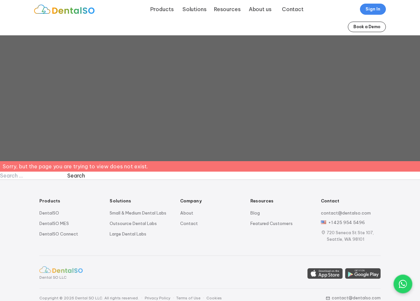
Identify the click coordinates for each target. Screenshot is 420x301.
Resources (227, 9)
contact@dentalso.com (346, 213)
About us (260, 9)
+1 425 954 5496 (346, 222)
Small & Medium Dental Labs (138, 213)
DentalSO (49, 213)
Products (162, 9)
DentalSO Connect (58, 233)
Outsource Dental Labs (133, 223)
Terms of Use (188, 298)
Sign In (373, 8)
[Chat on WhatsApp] (403, 284)
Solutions (194, 9)
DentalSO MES (54, 223)
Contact (293, 9)
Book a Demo (366, 26)
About (186, 213)
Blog (255, 213)
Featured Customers (271, 223)
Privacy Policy (157, 298)
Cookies (214, 298)
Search (76, 175)
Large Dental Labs (128, 233)
